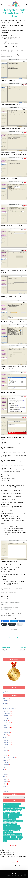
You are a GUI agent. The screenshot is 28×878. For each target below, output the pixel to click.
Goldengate (5, 735)
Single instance (7, 767)
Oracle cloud (19, 834)
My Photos (5, 745)
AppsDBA (5, 703)
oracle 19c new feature (8, 828)
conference (19, 810)
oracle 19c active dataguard (9, 819)
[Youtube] (16, 865)
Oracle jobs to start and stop (7, 852)
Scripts (4, 783)
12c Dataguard (7, 724)
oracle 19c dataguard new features (11, 825)
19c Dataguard (7, 727)
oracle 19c (16, 817)
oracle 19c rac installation (9, 830)
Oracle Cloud (5, 752)
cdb (4, 810)
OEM (4, 747)
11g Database (7, 711)
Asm (4, 705)
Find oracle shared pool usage (7, 854)
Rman (4, 776)
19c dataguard (6, 808)
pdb (22, 836)
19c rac (5, 774)
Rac (3, 769)
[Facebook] (8, 865)
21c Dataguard (6, 698)
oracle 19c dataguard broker (9, 823)
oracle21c (17, 830)
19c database (14, 629)
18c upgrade (6, 789)
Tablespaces (15, 839)
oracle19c (11, 817)
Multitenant (5, 739)
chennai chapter (9, 810)
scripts (10, 839)
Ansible (4, 701)
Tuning (4, 784)
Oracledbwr (11, 875)
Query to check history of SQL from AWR (9, 849)
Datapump (5, 729)
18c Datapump (7, 730)
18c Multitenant (7, 742)
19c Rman (6, 781)
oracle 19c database (8, 821)
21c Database (7, 718)
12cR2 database (7, 713)
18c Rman (6, 779)
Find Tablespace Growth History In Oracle (10, 850)
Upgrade (4, 786)
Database (5, 710)
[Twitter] (12, 865)
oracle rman (13, 836)
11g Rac (5, 771)
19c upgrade (6, 791)
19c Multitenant (7, 744)
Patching (4, 760)
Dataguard (5, 720)
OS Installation (6, 759)
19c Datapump (7, 732)
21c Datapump (6, 700)
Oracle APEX (5, 750)
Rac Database (7, 766)
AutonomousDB (7, 754)
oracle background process (9, 834)
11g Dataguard (7, 722)
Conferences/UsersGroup (8, 708)
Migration (5, 737)
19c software (13, 25)
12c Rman (6, 778)
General (4, 734)
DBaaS (5, 755)
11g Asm (5, 706)
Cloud (14, 810)
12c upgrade (6, 788)
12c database (13, 804)
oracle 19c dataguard (18, 821)
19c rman (12, 808)
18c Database (7, 715)
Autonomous (21, 808)
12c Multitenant (7, 740)
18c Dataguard (7, 725)
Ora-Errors (5, 749)
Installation (5, 814)
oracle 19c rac (17, 828)
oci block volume (18, 814)
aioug (16, 808)
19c (11, 806)
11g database (6, 804)
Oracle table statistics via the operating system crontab (13, 856)
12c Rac (5, 772)
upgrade (5, 841)
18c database (6, 806)
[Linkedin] (19, 865)
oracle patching (6, 836)
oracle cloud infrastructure (9, 757)
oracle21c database (7, 832)
